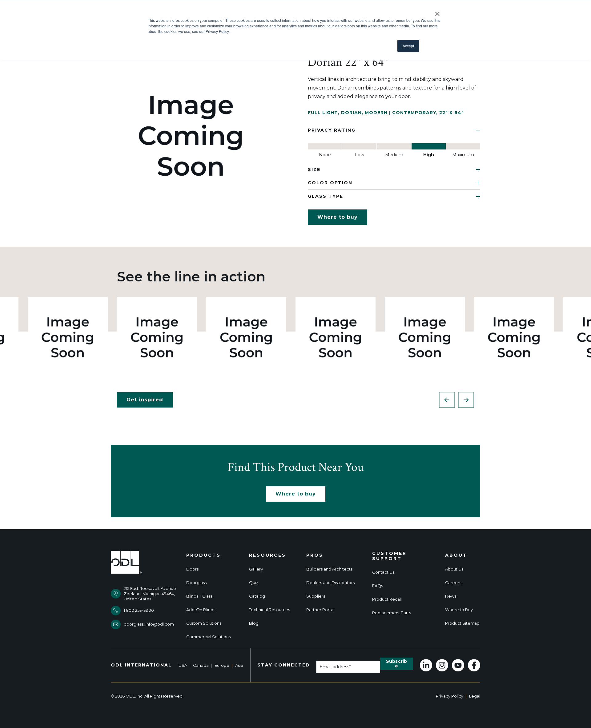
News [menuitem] (450, 596)
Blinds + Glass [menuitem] (199, 596)
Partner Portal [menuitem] (320, 610)
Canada (201, 665)
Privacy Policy (449, 696)
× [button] (437, 11)
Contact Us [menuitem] (383, 572)
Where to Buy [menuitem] (459, 610)
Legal (474, 696)
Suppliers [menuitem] (315, 596)
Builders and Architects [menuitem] (329, 569)
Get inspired (145, 400)
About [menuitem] (456, 555)
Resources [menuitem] (267, 555)
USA (183, 665)
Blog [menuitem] (254, 623)
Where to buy (337, 217)
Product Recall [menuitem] (387, 599)
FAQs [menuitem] (377, 586)
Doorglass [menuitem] (196, 583)
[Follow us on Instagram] (442, 665)
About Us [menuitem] (454, 569)
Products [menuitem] (203, 555)
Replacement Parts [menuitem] (391, 613)
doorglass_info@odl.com (149, 624)
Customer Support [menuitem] (389, 556)
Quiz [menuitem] (253, 583)
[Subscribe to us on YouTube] (458, 665)
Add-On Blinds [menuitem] (200, 610)
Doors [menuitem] (192, 569)
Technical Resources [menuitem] (269, 610)
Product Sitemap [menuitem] (462, 623)
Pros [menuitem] (314, 555)
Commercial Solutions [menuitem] (208, 637)
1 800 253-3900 (139, 610)
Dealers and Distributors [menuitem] (330, 583)
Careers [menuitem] (453, 583)
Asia (239, 665)
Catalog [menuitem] (257, 596)
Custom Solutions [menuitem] (203, 623)
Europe (222, 665)
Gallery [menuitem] (256, 569)
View (68, 337)
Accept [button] (408, 45)
